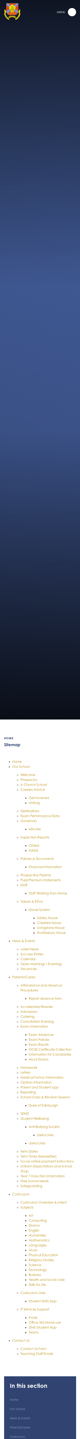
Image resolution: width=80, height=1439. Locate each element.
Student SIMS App (43, 1301)
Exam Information (34, 1026)
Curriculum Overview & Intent (44, 1202)
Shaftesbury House (51, 933)
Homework (29, 1067)
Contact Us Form (33, 1349)
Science (35, 1265)
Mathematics (39, 1240)
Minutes (35, 829)
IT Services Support (35, 1309)
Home (8, 738)
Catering (27, 1016)
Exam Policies (39, 1040)
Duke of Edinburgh (43, 1105)
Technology (38, 1270)
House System (39, 910)
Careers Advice (33, 790)
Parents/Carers (23, 977)
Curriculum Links (33, 1293)
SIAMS (33, 850)
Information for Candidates (50, 1054)
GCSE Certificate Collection (50, 1049)
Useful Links (45, 1135)
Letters (25, 1072)
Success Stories (32, 954)
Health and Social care (47, 1280)
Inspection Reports (35, 837)
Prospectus (29, 780)
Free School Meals (35, 1181)
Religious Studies (41, 1260)
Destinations (30, 811)
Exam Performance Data (40, 816)
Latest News (30, 949)
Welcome (28, 775)
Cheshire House (49, 923)
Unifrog (34, 803)
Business (35, 1275)
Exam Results (39, 1044)
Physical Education (43, 1255)
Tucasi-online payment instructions (47, 1161)
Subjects (27, 1207)
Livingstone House (51, 928)
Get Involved (39, 798)
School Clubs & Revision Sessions (45, 1097)
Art (31, 1215)
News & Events (23, 941)
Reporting (28, 1092)
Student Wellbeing (35, 1118)
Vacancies (29, 969)
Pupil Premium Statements (41, 880)
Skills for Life (37, 1285)
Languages (38, 1245)
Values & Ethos (32, 901)
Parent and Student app (40, 1087)
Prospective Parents (36, 875)
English (34, 1230)
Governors (29, 821)
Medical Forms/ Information (42, 1077)
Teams (34, 1332)
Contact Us (21, 1340)
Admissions (29, 1012)
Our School (21, 767)
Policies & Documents (37, 859)
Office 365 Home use (45, 1322)
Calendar (28, 959)
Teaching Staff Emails (37, 1354)
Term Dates (29, 1151)
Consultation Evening (37, 1021)
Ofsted (34, 845)
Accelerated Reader (37, 1007)
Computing (38, 1220)
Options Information (36, 1082)
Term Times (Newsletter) (39, 1156)
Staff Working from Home (48, 893)
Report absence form (45, 998)
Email (33, 1317)
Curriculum (21, 1194)
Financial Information (45, 867)
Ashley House (47, 918)
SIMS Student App (43, 1327)
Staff (24, 885)
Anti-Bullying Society (44, 1127)
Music (33, 1250)
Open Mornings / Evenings (41, 964)
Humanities (37, 1235)
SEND (25, 1114)
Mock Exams (38, 1059)
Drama (34, 1225)
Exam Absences (41, 1035)
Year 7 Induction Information (43, 1176)
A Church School (34, 785)
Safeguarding (31, 1186)
